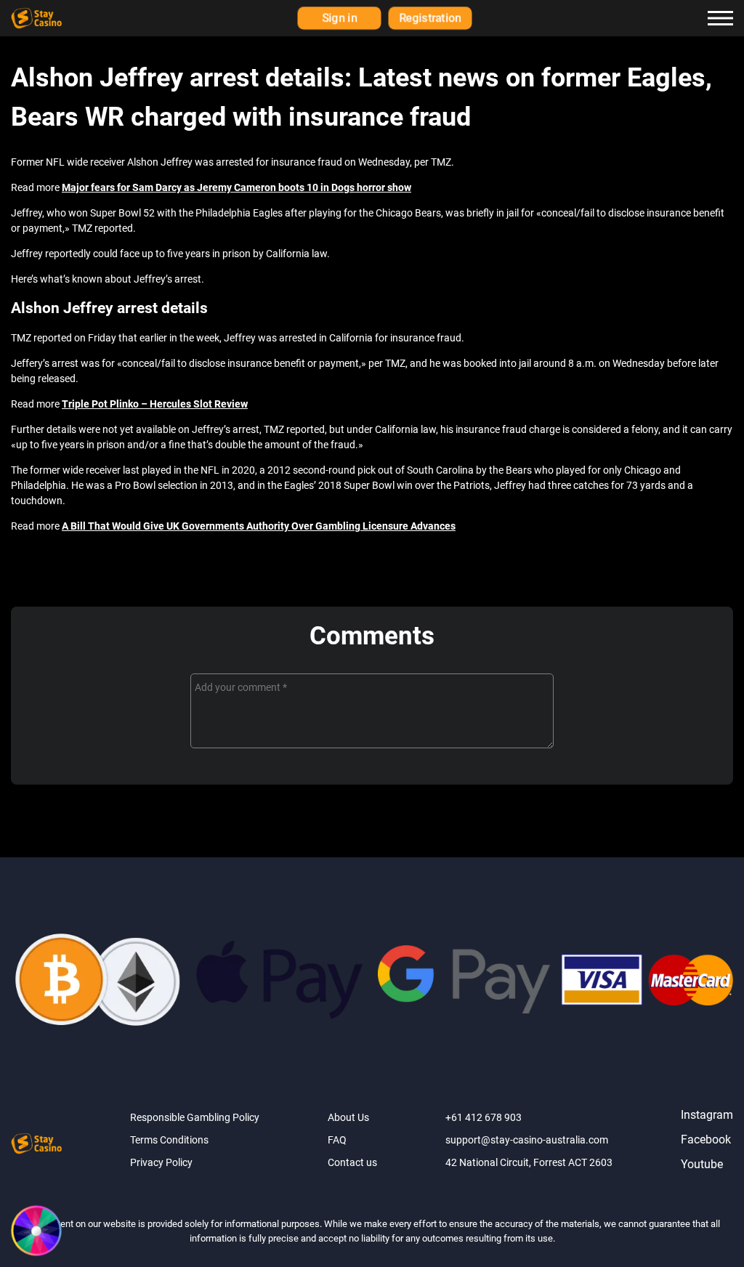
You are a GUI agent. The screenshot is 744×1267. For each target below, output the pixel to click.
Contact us (352, 1162)
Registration (430, 18)
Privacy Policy (161, 1162)
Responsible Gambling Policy (194, 1117)
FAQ (337, 1140)
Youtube (702, 1164)
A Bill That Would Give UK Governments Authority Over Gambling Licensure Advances (259, 526)
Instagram (707, 1115)
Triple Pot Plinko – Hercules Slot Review (155, 404)
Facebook (706, 1139)
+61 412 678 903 (483, 1117)
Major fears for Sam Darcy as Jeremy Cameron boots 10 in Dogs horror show (236, 187)
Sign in (339, 18)
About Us (348, 1117)
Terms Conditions (169, 1140)
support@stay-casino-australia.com (526, 1140)
